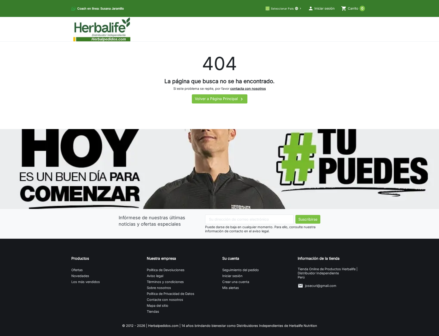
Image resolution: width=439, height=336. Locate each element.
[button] (321, 8)
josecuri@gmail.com (320, 286)
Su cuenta (230, 258)
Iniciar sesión (232, 276)
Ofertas (77, 270)
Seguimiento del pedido (240, 270)
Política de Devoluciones (166, 270)
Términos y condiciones (165, 282)
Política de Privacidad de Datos (170, 294)
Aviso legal (155, 276)
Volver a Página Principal (219, 99)
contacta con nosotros (248, 88)
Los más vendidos (85, 282)
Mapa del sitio (157, 305)
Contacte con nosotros (165, 300)
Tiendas (153, 311)
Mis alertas (230, 288)
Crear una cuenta (235, 282)
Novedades (80, 276)
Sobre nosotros (159, 288)
